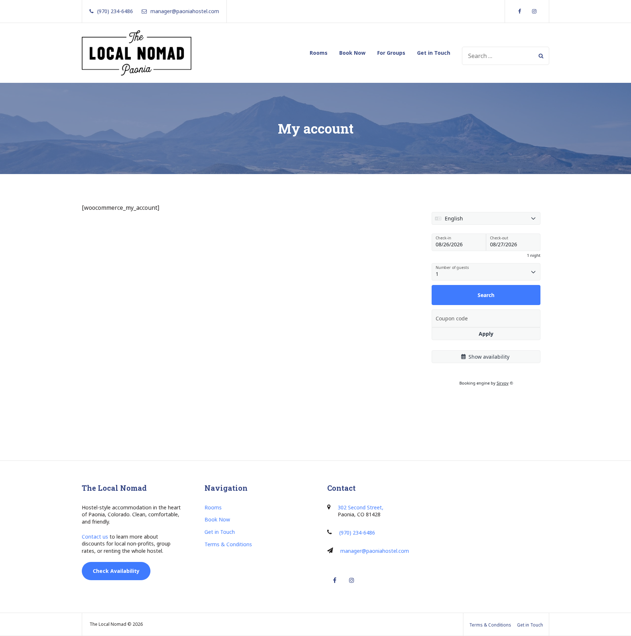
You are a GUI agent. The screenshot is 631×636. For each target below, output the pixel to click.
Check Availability (116, 570)
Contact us (95, 536)
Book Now (352, 52)
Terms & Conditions (228, 544)
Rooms (319, 52)
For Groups (391, 52)
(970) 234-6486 (357, 532)
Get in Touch (433, 52)
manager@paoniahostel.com (374, 550)
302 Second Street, (360, 507)
